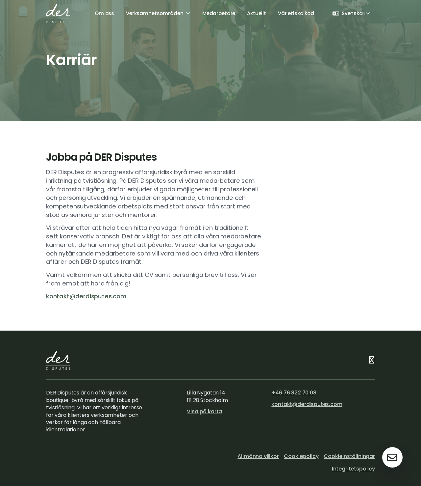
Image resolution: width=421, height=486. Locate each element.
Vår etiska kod (296, 13)
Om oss (104, 13)
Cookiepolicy (301, 456)
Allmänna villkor (258, 456)
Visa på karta (204, 411)
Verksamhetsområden (154, 13)
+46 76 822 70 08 (293, 392)
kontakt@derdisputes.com (86, 296)
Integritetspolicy (353, 468)
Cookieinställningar (349, 456)
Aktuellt (256, 13)
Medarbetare (218, 13)
